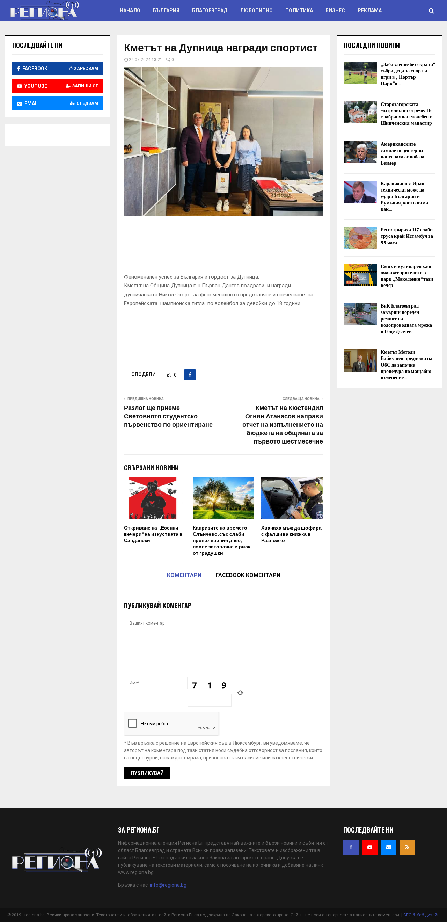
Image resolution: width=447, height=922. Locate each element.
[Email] (388, 847)
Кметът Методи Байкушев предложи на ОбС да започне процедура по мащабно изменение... (406, 365)
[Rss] (407, 847)
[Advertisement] (251, 246)
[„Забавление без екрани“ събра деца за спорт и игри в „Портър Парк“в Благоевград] (360, 73)
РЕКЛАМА (370, 10)
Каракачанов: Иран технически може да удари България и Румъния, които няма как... (404, 196)
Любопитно (256, 10)
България (166, 10)
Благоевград (209, 10)
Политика (299, 10)
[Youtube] (370, 847)
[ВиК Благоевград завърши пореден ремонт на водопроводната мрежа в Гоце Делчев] (360, 314)
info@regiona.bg (168, 885)
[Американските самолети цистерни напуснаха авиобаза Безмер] (360, 152)
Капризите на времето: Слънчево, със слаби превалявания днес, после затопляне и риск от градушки (221, 540)
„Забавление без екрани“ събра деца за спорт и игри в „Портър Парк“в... (408, 74)
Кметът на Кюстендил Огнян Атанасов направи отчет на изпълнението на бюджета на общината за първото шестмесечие (282, 425)
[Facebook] (351, 847)
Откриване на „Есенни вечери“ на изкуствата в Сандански (153, 534)
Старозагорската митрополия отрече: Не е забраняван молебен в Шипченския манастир (407, 114)
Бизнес (335, 10)
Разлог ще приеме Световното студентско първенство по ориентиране (168, 416)
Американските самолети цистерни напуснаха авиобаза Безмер (402, 153)
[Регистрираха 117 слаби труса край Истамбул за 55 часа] (360, 238)
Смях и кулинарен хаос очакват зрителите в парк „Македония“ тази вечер (407, 276)
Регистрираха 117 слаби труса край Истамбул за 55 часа (407, 236)
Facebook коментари (247, 575)
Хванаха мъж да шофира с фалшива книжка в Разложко (291, 534)
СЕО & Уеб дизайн (421, 915)
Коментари (184, 575)
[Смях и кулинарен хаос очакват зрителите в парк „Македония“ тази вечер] (360, 275)
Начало (130, 10)
